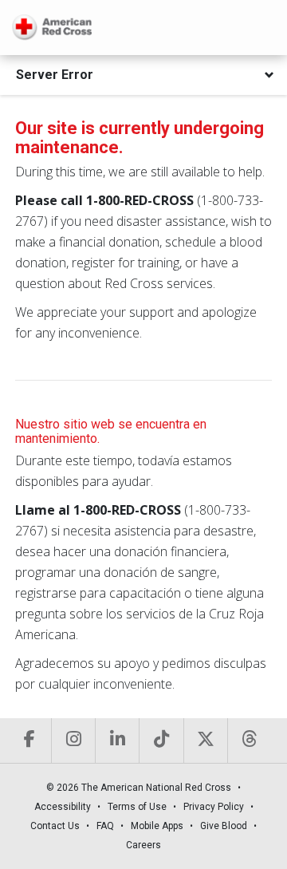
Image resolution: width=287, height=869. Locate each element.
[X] (205, 740)
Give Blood (223, 825)
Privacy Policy (213, 806)
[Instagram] (73, 740)
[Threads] (249, 740)
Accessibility (62, 806)
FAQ (105, 825)
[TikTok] (161, 740)
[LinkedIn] (117, 740)
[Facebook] (29, 740)
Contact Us (55, 825)
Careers (143, 845)
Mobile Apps (157, 825)
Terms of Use (137, 806)
